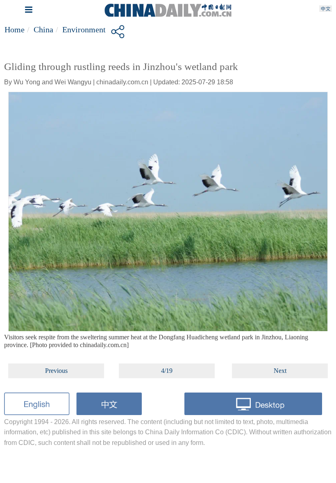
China (43, 29)
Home (15, 29)
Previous (56, 370)
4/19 (167, 370)
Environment (84, 29)
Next (280, 370)
